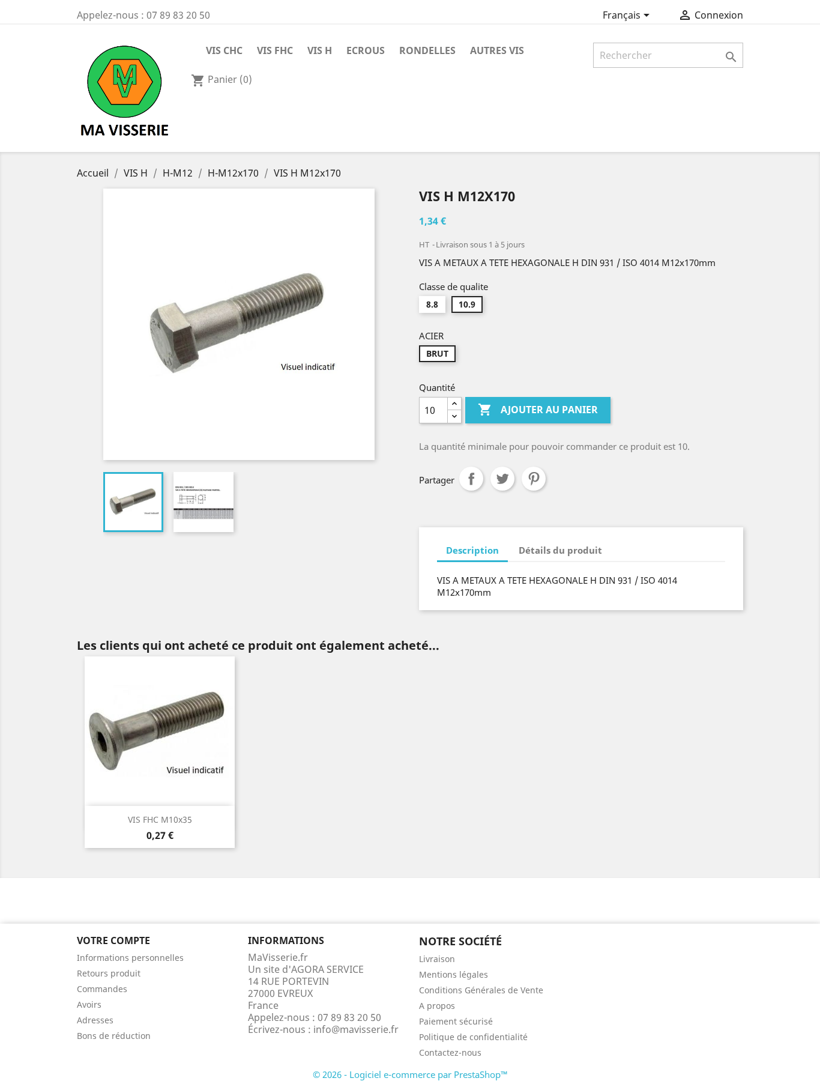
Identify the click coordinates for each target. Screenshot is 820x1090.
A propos (437, 1005)
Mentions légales (453, 974)
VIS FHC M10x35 (160, 819)
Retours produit (108, 973)
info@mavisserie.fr (356, 1029)
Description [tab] (472, 550)
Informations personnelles (130, 957)
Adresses (95, 1020)
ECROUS (365, 50)
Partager (471, 479)
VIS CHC (224, 50)
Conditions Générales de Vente (481, 990)
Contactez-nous (450, 1052)
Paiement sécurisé (456, 1021)
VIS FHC (275, 50)
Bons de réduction (114, 1035)
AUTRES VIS (497, 50)
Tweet (502, 479)
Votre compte (113, 940)
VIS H (319, 50)
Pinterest (534, 479)
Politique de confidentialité (473, 1037)
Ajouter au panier (538, 409)
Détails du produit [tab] (560, 550)
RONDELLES (427, 50)
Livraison (437, 958)
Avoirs (89, 1004)
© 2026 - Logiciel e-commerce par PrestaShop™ (410, 1074)
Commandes (102, 989)
